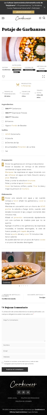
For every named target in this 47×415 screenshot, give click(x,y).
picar (7, 178)
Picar (35, 186)
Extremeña (29, 70)
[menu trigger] (4, 18)
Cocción (42, 71)
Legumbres (16, 67)
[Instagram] (23, 392)
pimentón (18, 218)
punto (14, 234)
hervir (15, 201)
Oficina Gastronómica (18, 412)
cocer (41, 201)
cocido (42, 240)
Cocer (7, 186)
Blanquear (9, 172)
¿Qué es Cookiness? (23, 12)
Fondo (14, 126)
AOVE (7, 134)
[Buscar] (44, 18)
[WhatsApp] (28, 392)
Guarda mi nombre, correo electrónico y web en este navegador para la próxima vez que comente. (21, 362)
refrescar (12, 175)
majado (23, 231)
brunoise (31, 181)
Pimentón (22, 147)
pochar (8, 209)
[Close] (44, 7)
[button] (43, 254)
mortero (25, 189)
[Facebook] (19, 392)
